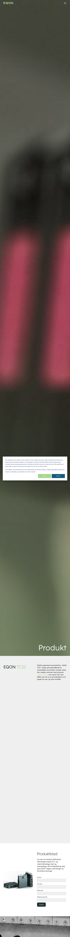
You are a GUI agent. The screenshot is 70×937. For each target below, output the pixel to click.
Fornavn (39, 884)
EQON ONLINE (42, 675)
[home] (8, 3)
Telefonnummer (42, 897)
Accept (45, 476)
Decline (58, 476)
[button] (64, 3)
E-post (39, 877)
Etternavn (40, 890)
